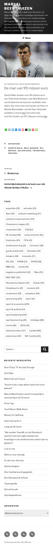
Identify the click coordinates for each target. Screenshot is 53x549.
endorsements (33, 235)
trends (11, 325)
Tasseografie (10, 483)
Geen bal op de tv (12, 421)
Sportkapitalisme (12, 495)
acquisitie (13, 208)
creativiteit (13, 229)
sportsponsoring (16, 320)
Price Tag (9, 403)
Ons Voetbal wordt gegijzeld (18, 472)
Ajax (10, 213)
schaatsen (32, 293)
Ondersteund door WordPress (17, 542)
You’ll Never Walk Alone (16, 409)
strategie (37, 320)
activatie (29, 208)
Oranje (38, 283)
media (23, 267)
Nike (38, 272)
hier (24, 113)
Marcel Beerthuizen (18, 6)
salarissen (24, 151)
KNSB (22, 261)
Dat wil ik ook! (11, 489)
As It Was (8, 373)
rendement (13, 293)
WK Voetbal (33, 336)
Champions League (17, 224)
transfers (39, 151)
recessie (33, 288)
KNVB (36, 261)
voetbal (13, 153)
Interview (14, 144)
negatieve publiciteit (18, 272)
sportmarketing (16, 315)
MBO (10, 267)
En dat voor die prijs (14, 460)
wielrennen (13, 336)
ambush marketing (29, 213)
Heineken (34, 251)
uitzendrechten (15, 330)
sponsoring (14, 298)
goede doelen (14, 251)
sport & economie (17, 304)
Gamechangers (12, 466)
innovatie (28, 256)
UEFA (25, 325)
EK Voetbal (13, 235)
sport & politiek (15, 309)
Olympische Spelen (17, 283)
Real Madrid (31, 148)
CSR (29, 229)
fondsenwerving (16, 245)
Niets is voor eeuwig (14, 454)
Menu (28, 38)
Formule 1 (36, 245)
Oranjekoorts (14, 288)
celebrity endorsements (20, 219)
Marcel (35, 84)
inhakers (12, 256)
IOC (10, 261)
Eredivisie (13, 240)
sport (30, 298)
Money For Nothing (13, 415)
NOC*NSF (13, 277)
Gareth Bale (15, 148)
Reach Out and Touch (14, 379)
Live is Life (9, 449)
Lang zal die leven (13, 426)
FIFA (28, 240)
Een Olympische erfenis (16, 478)
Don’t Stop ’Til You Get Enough (19, 367)
